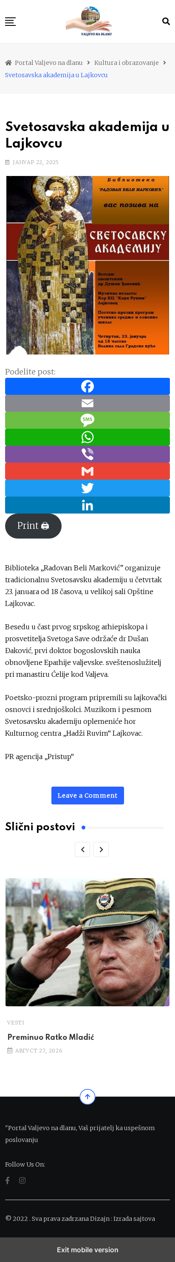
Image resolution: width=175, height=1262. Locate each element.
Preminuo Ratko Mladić (50, 1037)
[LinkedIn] (87, 504)
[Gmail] (87, 470)
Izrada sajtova (134, 1219)
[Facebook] (87, 386)
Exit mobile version (88, 1249)
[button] (10, 21)
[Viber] (87, 453)
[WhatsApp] (87, 436)
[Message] (87, 419)
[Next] (101, 849)
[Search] (166, 21)
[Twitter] (87, 487)
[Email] (87, 403)
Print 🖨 (33, 525)
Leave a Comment (88, 795)
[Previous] (82, 849)
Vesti (16, 1022)
